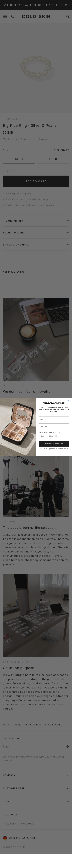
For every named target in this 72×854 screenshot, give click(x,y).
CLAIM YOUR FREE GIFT (54, 443)
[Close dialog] (69, 400)
